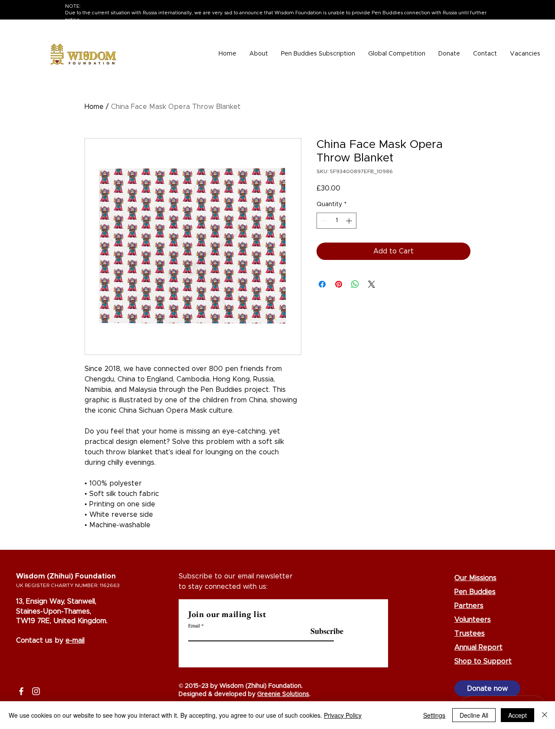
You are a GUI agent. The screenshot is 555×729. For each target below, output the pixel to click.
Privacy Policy (343, 715)
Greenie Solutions (283, 694)
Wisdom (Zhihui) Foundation (66, 576)
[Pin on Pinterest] (338, 284)
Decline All (474, 715)
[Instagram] (36, 691)
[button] (258, 54)
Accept (517, 715)
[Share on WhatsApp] (355, 284)
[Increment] (349, 220)
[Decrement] (323, 220)
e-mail (75, 640)
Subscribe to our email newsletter (236, 576)
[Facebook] (21, 691)
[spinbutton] (336, 220)
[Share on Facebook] (322, 284)
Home (94, 106)
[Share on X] (371, 284)
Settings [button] (434, 715)
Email (194, 625)
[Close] (544, 715)
